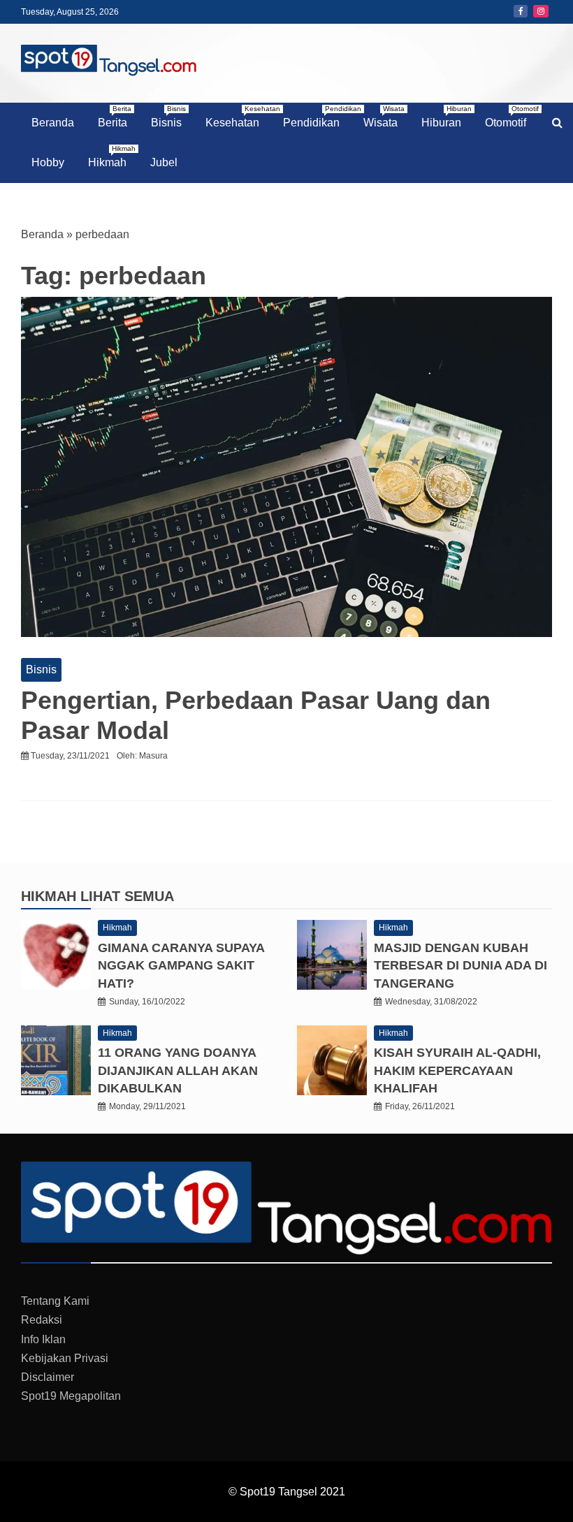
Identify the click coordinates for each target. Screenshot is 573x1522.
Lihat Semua (127, 896)
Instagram (541, 11)
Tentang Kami (55, 1301)
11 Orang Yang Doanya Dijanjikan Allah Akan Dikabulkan (178, 1070)
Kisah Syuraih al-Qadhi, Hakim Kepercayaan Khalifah (457, 1070)
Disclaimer (47, 1377)
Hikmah (112, 156)
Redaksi (41, 1320)
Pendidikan (316, 117)
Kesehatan (237, 117)
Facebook (521, 11)
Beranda (52, 123)
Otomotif (511, 117)
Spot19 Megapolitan (71, 1396)
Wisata (384, 117)
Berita (114, 117)
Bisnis (168, 117)
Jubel (163, 162)
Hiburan (446, 117)
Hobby (47, 162)
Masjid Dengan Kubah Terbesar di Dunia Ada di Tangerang (460, 965)
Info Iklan (43, 1339)
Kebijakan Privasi (64, 1358)
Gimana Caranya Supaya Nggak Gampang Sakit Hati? (181, 965)
